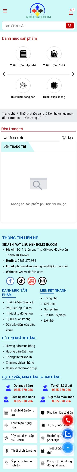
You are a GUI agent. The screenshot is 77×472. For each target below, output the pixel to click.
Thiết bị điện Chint (54, 65)
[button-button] (4, 74)
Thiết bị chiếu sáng (31, 113)
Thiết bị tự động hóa (23, 96)
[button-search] (70, 26)
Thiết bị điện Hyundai (23, 65)
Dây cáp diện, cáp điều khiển (22, 438)
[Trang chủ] (38, 19)
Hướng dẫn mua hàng (20, 346)
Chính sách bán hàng (20, 362)
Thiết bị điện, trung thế (59, 450)
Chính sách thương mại (21, 368)
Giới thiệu (50, 304)
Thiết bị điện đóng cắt (20, 302)
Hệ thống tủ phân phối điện (58, 438)
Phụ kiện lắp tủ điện (19, 308)
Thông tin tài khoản (19, 357)
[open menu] (4, 11)
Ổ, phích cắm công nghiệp (23, 463)
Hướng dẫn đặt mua (19, 351)
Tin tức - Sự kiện (55, 315)
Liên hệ (48, 320)
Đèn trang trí (32, 118)
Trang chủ (9, 113)
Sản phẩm (51, 309)
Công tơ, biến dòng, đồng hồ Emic (60, 463)
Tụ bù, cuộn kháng (54, 96)
